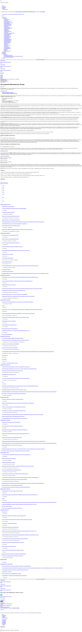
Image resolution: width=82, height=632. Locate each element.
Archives (3, 8)
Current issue (4, 6)
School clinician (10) (7, 47)
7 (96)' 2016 (17, 79)
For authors (4, 51)
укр (1, 2)
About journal (4, 17)
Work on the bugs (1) (7, 42)
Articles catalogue (5, 9)
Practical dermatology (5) (8, 39)
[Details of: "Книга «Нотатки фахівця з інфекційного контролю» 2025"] (13, 14)
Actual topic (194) (7, 19)
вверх (1, 136)
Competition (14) (6, 30)
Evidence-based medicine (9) (8, 22)
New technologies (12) (7, 34)
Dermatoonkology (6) (7, 48)
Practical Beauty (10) (7, 40)
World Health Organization (8, 55)
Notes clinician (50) (7, 23)
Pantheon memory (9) (7, 37)
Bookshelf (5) (6, 29)
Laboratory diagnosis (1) (8, 31)
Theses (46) (6, 45)
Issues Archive (2, 79)
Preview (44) (6, 20)
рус (2, 2)
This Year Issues (3, 559)
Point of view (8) (6, 46)
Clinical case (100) (7, 28)
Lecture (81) (6, 32)
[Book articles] (41, 60)
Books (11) (5, 50)
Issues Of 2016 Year (4, 182)
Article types (5, 18)
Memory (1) (6, 49)
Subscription (4, 52)
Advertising (4, 53)
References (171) (6, 43)
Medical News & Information (8, 57)
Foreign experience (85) (7, 24)
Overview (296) (6, 35)
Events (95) (6, 44)
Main (3, 5)
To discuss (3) (6, 26)
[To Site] (1, 74)
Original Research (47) (7, 36)
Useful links (5, 54)
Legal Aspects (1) (6, 38)
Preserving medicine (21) (8, 41)
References (4, 7)
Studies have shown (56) (8, 25)
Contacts (3, 624)
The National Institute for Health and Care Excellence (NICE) (13, 56)
